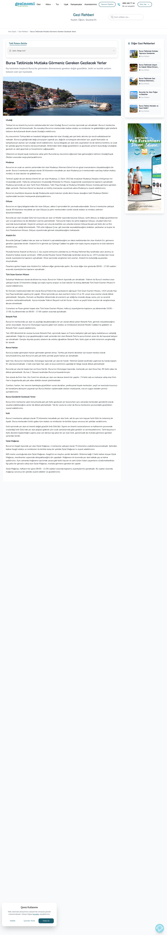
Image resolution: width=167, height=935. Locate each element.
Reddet (12, 921)
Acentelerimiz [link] (90, 4)
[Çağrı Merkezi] (118, 4)
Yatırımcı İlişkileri (107, 4)
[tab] (18, 43)
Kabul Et (46, 921)
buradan (36, 914)
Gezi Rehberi (23, 31)
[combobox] (58, 52)
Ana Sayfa (12, 31)
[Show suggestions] (114, 51)
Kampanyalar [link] (76, 4)
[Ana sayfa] (25, 4)
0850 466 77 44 (128, 3)
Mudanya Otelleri (100, 193)
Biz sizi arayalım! (128, 6)
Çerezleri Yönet (29, 921)
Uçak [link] (66, 4)
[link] (107, 4)
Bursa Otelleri (45, 388)
